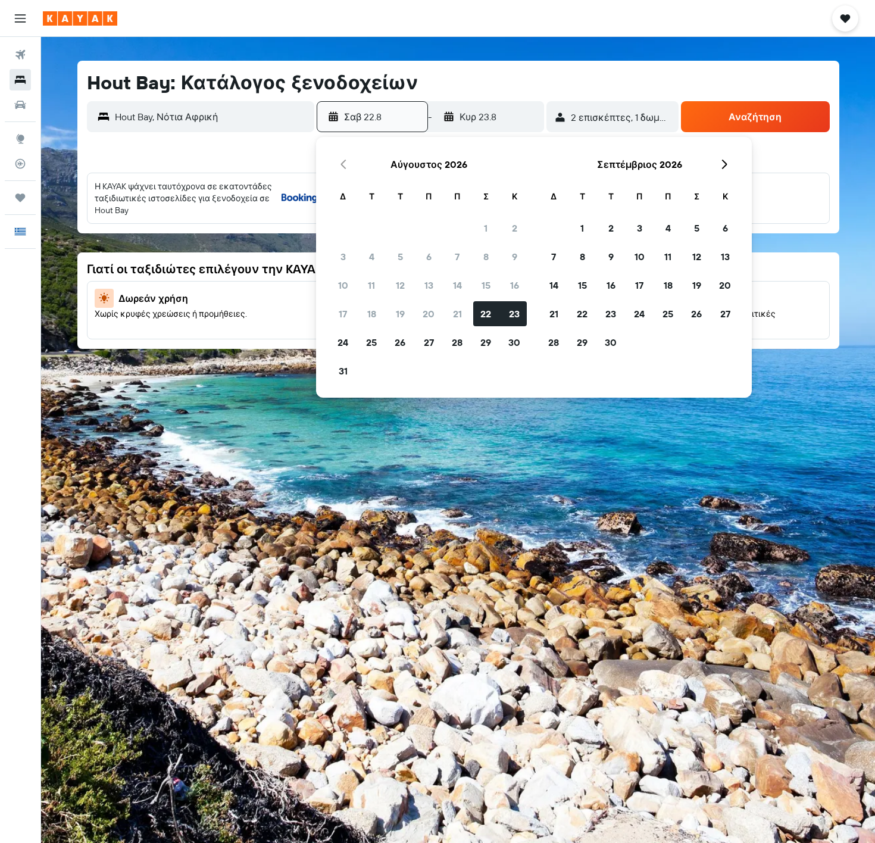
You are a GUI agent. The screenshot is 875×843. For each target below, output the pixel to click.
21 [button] (457, 314)
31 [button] (343, 371)
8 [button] (486, 257)
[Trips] (20, 198)
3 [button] (343, 257)
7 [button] (457, 257)
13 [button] (428, 285)
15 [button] (486, 285)
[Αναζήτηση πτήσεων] (20, 55)
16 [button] (514, 285)
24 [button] (343, 342)
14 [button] (457, 285)
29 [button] (485, 342)
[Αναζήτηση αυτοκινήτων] (20, 105)
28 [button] (457, 342)
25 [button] (371, 342)
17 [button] (343, 314)
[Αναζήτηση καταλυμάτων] (20, 80)
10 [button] (343, 285)
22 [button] (485, 314)
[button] (20, 18)
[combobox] (212, 116)
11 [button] (371, 285)
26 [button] (400, 342)
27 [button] (429, 342)
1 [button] (486, 228)
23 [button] (514, 314)
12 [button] (400, 285)
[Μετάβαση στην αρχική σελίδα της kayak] (80, 18)
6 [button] (429, 257)
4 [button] (371, 257)
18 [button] (371, 314)
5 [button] (400, 257)
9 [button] (514, 257)
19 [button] (400, 314)
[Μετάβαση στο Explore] (20, 139)
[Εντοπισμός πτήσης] (20, 164)
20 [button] (429, 314)
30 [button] (514, 342)
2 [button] (514, 228)
